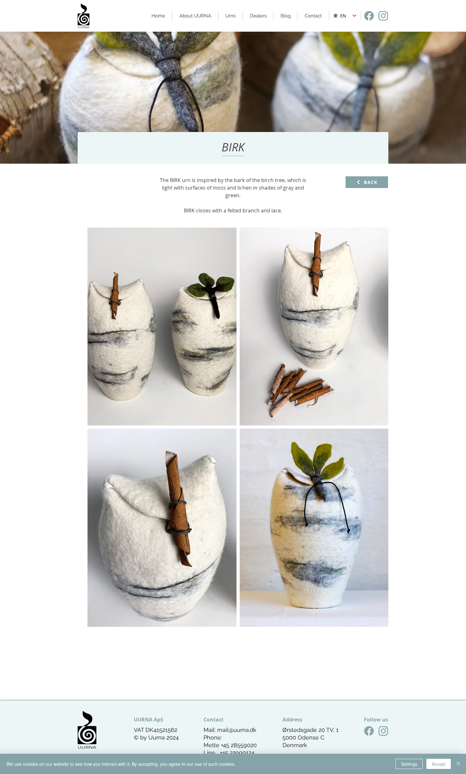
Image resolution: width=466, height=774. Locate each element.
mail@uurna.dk (236, 730)
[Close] (458, 764)
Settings (409, 764)
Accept (438, 764)
